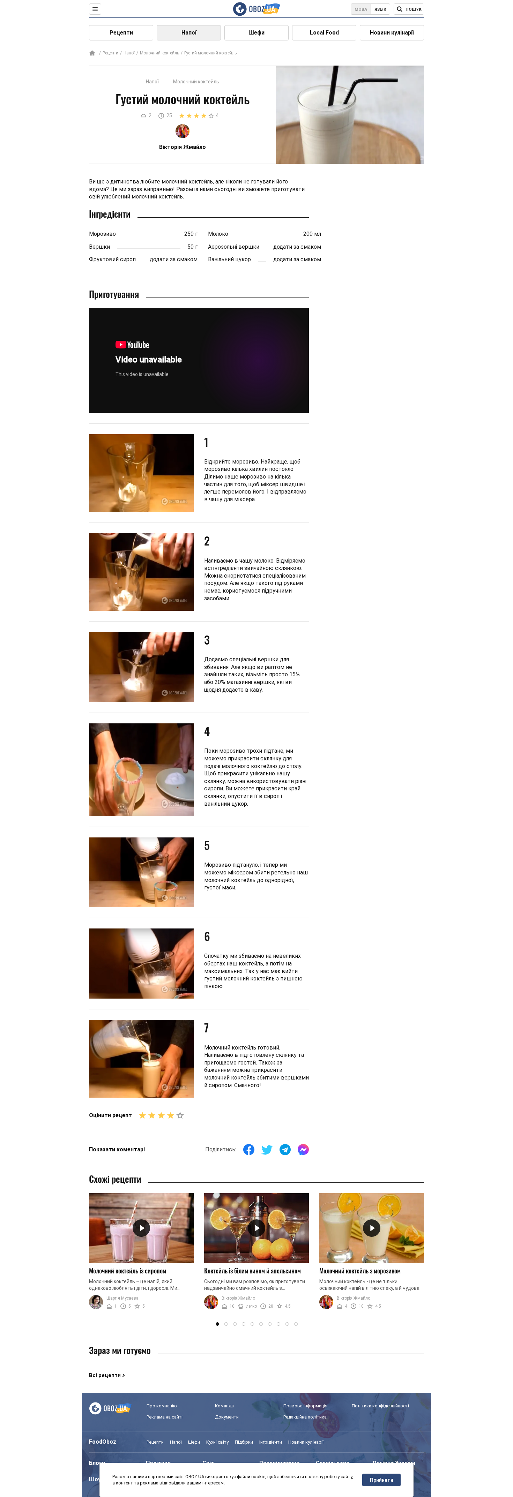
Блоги (97, 1463)
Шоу (95, 1479)
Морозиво (102, 234)
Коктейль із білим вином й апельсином (252, 1270)
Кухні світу (217, 1442)
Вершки (99, 246)
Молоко (218, 234)
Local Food (324, 32)
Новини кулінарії (392, 32)
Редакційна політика (305, 1417)
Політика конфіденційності (380, 1405)
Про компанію (162, 1405)
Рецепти (121, 32)
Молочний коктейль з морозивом (360, 1270)
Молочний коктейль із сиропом (127, 1270)
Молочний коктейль (159, 53)
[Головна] (92, 53)
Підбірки (244, 1442)
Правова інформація (305, 1405)
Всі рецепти (105, 1375)
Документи (227, 1417)
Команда (224, 1405)
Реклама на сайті (165, 1417)
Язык (380, 9)
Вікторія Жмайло (238, 1298)
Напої (188, 32)
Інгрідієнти (270, 1442)
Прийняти (381, 1480)
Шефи (256, 32)
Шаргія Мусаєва (122, 1298)
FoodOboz (102, 1441)
